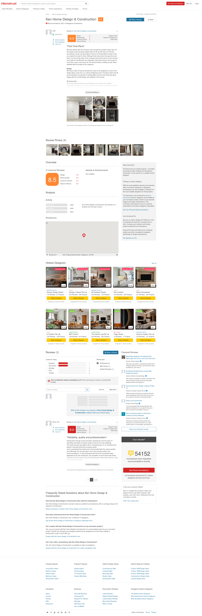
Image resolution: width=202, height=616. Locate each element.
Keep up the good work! (134, 400)
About (48, 594)
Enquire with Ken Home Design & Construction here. (63, 536)
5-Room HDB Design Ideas (140, 573)
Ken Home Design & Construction (71, 19)
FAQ (47, 601)
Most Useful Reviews (109, 601)
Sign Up (189, 3)
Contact (48, 596)
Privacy (153, 612)
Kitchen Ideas (50, 573)
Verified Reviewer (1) (107, 369)
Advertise (77, 601)
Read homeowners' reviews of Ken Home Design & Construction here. (69, 509)
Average (51, 368)
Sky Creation (119, 292)
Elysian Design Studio (55, 292)
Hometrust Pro (79, 596)
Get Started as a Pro (130, 238)
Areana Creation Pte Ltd (145, 334)
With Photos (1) (105, 366)
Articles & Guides (72, 9)
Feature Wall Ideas (80, 576)
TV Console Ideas (80, 573)
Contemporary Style (109, 568)
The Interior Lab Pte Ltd (100, 334)
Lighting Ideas (79, 568)
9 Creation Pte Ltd (53, 334)
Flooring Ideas (79, 571)
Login (197, 3)
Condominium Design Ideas (140, 576)
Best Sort (113, 389)
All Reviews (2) (105, 363)
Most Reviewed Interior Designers (142, 599)
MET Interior (73, 334)
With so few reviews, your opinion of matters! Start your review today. (92, 411)
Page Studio (118, 334)
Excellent (52, 363)
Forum (85, 9)
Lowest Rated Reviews (110, 599)
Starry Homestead (143, 292)
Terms (148, 612)
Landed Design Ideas (138, 579)
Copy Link (58, 44)
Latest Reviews (7, 9)
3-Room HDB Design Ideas (140, 568)
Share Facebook (60, 40)
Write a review (107, 604)
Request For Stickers (81, 599)
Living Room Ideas (52, 568)
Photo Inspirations (55, 9)
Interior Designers (22, 9)
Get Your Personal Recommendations (135, 210)
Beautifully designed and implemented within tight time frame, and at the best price (140, 357)
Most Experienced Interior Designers (143, 596)
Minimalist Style (108, 573)
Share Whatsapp (60, 42)
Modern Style (107, 576)
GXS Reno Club (79, 604)
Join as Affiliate (79, 606)
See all (154, 263)
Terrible (51, 373)
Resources (49, 604)
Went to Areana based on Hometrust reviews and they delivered (138, 414)
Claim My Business (80, 594)
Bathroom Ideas (51, 576)
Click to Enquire (56, 298)
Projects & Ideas (39, 9)
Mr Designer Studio (98, 292)
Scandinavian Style (109, 579)
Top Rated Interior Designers (140, 594)
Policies (48, 599)
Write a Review (136, 20)
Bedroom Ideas (51, 571)
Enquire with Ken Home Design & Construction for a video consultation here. (71, 548)
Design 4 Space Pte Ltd (78, 292)
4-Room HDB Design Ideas (140, 571)
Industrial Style (107, 571)
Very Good (52, 366)
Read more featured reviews (138, 429)
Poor (50, 370)
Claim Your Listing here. (131, 501)
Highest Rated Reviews (110, 596)
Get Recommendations (175, 3)
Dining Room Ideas (52, 579)
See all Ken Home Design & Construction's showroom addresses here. (69, 520)
